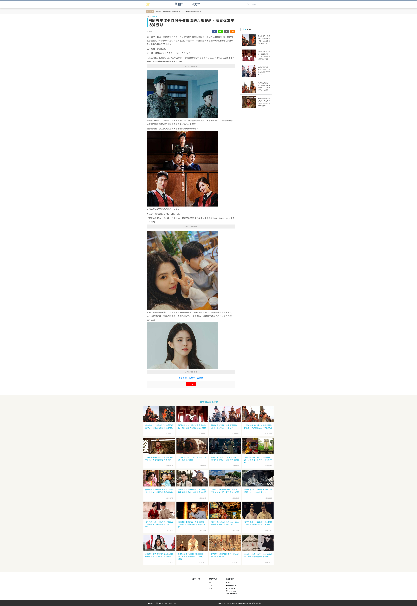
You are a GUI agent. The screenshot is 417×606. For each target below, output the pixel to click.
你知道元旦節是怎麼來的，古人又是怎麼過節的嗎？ (225, 555)
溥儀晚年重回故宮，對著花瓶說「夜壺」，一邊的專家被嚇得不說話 (191, 524)
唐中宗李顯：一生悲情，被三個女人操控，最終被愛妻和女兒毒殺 (258, 523)
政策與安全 (159, 603)
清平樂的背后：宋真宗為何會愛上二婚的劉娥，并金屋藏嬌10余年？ (159, 524)
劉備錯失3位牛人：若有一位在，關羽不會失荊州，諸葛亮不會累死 (225, 458)
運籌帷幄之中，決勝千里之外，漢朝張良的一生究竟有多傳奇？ (258, 490)
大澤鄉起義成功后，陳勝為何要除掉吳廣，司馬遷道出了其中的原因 (258, 426)
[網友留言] (232, 31)
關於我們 (151, 603)
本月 (210, 588)
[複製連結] (226, 31)
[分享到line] (220, 31)
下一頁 (191, 384)
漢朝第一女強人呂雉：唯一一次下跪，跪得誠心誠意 (192, 458)
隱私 (170, 603)
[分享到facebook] (214, 31)
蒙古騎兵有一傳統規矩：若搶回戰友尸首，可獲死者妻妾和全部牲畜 (178, 11)
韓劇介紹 (154, 16)
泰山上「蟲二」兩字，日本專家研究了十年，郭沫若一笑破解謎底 (258, 555)
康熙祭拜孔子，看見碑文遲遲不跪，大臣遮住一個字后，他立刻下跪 (258, 460)
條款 (166, 603)
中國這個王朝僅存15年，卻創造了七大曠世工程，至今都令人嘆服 (225, 490)
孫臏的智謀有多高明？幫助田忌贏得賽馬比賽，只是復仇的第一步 (159, 555)
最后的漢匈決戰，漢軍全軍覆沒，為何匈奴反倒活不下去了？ (225, 426)
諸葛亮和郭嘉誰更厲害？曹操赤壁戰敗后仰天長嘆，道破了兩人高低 (192, 490)
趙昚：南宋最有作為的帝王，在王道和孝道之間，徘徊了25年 (225, 523)
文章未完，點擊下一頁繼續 (191, 378)
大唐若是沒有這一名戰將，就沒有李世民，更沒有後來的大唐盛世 (159, 458)
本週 (210, 585)
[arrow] (153, 4)
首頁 (148, 16)
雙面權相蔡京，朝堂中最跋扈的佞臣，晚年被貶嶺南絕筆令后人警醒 (192, 426)
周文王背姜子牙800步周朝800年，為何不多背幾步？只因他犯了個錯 (192, 556)
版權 (175, 603)
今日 (210, 583)
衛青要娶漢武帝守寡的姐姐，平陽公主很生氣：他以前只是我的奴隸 (159, 490)
